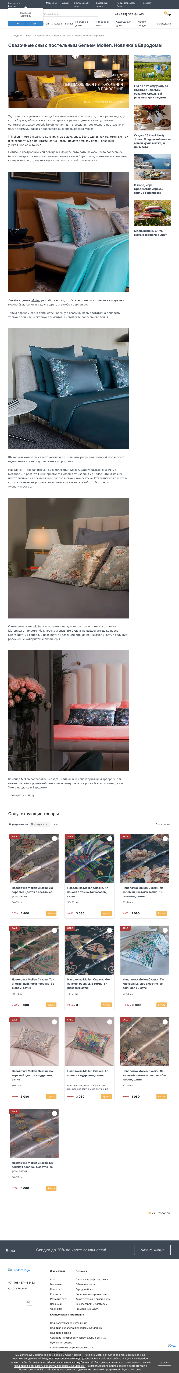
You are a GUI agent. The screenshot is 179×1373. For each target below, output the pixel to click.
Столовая (57, 23)
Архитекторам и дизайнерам (93, 1298)
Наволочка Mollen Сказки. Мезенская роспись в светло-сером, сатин (33, 1167)
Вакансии (56, 1303)
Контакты (55, 1294)
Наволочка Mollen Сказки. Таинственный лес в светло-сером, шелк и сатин (143, 984)
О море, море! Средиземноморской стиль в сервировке (148, 188)
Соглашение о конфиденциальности (71, 1347)
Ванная (69, 23)
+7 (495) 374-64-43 (129, 14)
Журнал (18, 35)
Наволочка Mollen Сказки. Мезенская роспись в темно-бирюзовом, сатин (88, 984)
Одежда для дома (123, 23)
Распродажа (163, 23)
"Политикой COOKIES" (31, 1369)
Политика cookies (60, 1332)
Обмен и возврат (86, 1284)
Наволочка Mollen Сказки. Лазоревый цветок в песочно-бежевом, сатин (144, 1075)
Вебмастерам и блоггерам (92, 1303)
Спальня (45, 23)
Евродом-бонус (85, 1289)
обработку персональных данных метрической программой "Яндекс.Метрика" (94, 1369)
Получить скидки (152, 1250)
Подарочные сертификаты (91, 1294)
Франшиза (56, 1308)
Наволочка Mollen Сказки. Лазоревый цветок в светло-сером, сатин (33, 892)
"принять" (87, 1362)
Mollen (89, 128)
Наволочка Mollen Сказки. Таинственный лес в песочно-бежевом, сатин (33, 984)
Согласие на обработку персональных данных (78, 1337)
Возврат (147, 3)
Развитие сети (58, 1298)
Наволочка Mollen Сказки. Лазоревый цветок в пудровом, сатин (33, 1075)
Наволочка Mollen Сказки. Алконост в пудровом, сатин (88, 1073)
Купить (51, 913)
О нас (53, 1279)
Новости (55, 1289)
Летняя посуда (142, 23)
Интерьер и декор (102, 23)
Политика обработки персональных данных (76, 1327)
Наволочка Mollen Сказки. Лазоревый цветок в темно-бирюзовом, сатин (144, 892)
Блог (28, 35)
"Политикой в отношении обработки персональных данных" (49, 1365)
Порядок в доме (81, 23)
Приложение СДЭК (87, 1308)
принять (164, 1362)
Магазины (51, 3)
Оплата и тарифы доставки (92, 1279)
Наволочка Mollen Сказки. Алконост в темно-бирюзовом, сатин (88, 892)
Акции (65, 3)
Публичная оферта (61, 1342)
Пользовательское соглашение (68, 1322)
